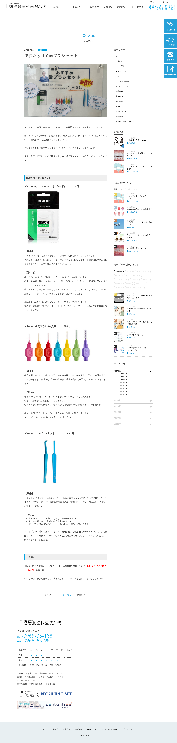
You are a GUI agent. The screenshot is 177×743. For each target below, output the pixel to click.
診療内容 (107, 7)
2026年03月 (122, 388)
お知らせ (119, 61)
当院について (79, 7)
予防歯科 (119, 91)
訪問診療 (119, 117)
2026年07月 (122, 377)
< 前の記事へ (49, 595)
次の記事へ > (83, 595)
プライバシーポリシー (132, 729)
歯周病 (118, 106)
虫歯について (121, 111)
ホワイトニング (122, 86)
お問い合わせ (136, 7)
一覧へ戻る (66, 595)
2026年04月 (122, 385)
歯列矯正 (119, 101)
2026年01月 (122, 394)
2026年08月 (122, 374)
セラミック (120, 76)
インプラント (121, 71)
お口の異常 (120, 66)
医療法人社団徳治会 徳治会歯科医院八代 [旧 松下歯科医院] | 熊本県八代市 (24, 5)
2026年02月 (122, 391)
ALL (117, 56)
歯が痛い (119, 96)
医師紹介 (94, 7)
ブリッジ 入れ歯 (122, 81)
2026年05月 (122, 383)
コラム (100, 729)
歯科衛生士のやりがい (125, 122)
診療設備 (121, 7)
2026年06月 (122, 380)
